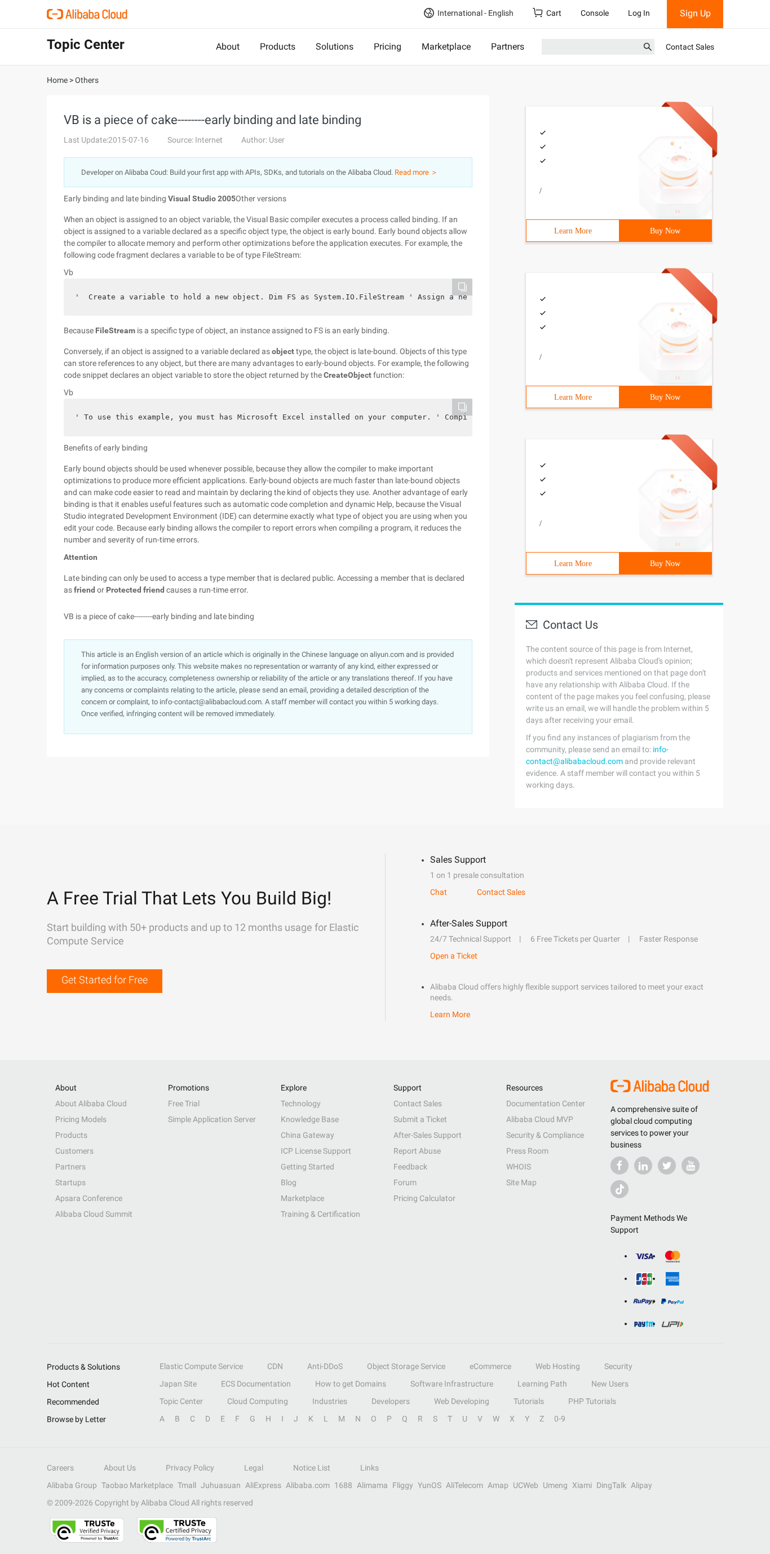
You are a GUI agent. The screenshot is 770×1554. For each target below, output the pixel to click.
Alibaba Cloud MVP (539, 1119)
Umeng (555, 1485)
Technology (301, 1103)
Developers (390, 1401)
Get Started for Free (104, 980)
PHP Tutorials (592, 1401)
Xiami (582, 1485)
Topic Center (181, 1401)
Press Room (527, 1150)
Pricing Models (81, 1119)
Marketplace (446, 46)
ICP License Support (316, 1150)
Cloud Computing (257, 1401)
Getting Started (307, 1166)
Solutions (334, 46)
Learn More (573, 231)
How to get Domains (350, 1383)
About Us (120, 1467)
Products (277, 46)
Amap (498, 1485)
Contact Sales (690, 46)
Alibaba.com (308, 1485)
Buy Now (665, 231)
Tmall (187, 1485)
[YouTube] (691, 1165)
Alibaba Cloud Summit (93, 1214)
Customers (74, 1150)
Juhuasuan (221, 1485)
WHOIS (518, 1166)
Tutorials (529, 1401)
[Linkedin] (643, 1165)
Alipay (641, 1485)
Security (618, 1366)
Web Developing (461, 1401)
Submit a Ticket (420, 1119)
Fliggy (402, 1485)
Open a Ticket (453, 955)
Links (369, 1467)
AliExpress (263, 1485)
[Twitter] (667, 1165)
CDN (275, 1366)
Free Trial (184, 1103)
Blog (289, 1182)
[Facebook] (619, 1165)
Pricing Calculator (424, 1198)
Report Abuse (417, 1150)
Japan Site (178, 1383)
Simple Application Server (212, 1119)
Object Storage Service (406, 1366)
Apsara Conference (88, 1198)
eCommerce (490, 1366)
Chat (438, 892)
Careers (60, 1467)
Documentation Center (545, 1103)
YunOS (429, 1485)
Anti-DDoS (325, 1366)
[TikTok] (619, 1189)
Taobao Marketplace (137, 1485)
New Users (610, 1383)
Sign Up (695, 13)
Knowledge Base (310, 1119)
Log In (639, 12)
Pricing (387, 46)
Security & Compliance (545, 1135)
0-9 (559, 1418)
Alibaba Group (72, 1485)
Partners (507, 46)
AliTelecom (464, 1485)
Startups (70, 1182)
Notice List (311, 1467)
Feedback (410, 1166)
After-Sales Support (427, 1135)
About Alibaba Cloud (91, 1103)
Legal (253, 1467)
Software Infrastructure (451, 1383)
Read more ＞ (416, 172)
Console (595, 12)
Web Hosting (558, 1366)
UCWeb (525, 1485)
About (228, 46)
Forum (405, 1182)
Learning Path (542, 1383)
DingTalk (611, 1485)
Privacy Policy (190, 1467)
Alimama (372, 1485)
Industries (329, 1401)
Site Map (521, 1182)
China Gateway (307, 1135)
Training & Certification (320, 1214)
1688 (343, 1485)
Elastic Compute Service (201, 1366)
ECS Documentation (256, 1383)
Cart (553, 12)
